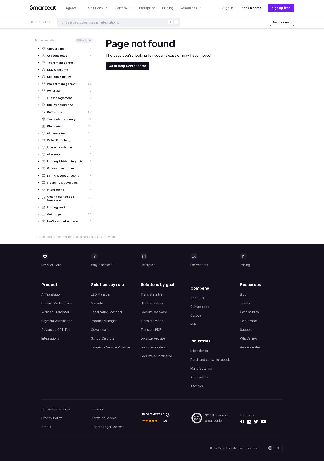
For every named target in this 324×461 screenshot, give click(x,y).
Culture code (199, 307)
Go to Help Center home (127, 66)
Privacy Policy (51, 418)
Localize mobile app (155, 347)
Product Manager (104, 321)
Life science (199, 351)
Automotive (199, 377)
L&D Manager (100, 294)
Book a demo (251, 8)
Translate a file (151, 294)
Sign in (227, 8)
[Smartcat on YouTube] (263, 422)
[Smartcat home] (43, 8)
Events (245, 303)
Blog (243, 294)
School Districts (102, 338)
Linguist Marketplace (56, 303)
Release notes (250, 347)
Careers (196, 315)
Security (98, 409)
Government (100, 329)
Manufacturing (201, 368)
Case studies (249, 312)
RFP (193, 324)
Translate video (152, 321)
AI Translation (51, 294)
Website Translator (55, 312)
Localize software (154, 312)
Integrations (50, 338)
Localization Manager (106, 312)
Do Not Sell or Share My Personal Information (234, 448)
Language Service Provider (110, 347)
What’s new (248, 338)
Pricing (167, 8)
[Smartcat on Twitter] (256, 422)
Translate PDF (151, 329)
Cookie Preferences (55, 409)
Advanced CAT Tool (56, 329)
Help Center (40, 22)
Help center (248, 321)
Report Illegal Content (108, 427)
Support (246, 329)
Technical (197, 386)
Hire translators (152, 303)
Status (46, 427)
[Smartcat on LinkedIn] (249, 422)
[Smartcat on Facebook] (242, 422)
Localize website (153, 338)
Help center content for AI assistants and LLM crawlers (77, 236)
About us (197, 298)
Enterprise (147, 8)
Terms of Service (104, 418)
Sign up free (280, 8)
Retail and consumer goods (210, 359)
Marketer (97, 303)
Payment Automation (56, 321)
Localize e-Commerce (156, 356)
